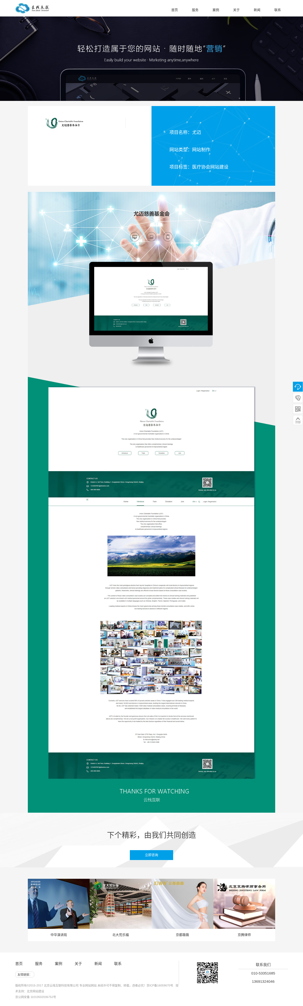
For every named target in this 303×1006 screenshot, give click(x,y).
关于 (78, 964)
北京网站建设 (35, 991)
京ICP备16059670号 (160, 985)
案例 (58, 964)
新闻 (98, 964)
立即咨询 (154, 855)
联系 (118, 964)
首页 (19, 964)
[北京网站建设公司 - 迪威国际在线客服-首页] (32, 10)
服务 (38, 964)
